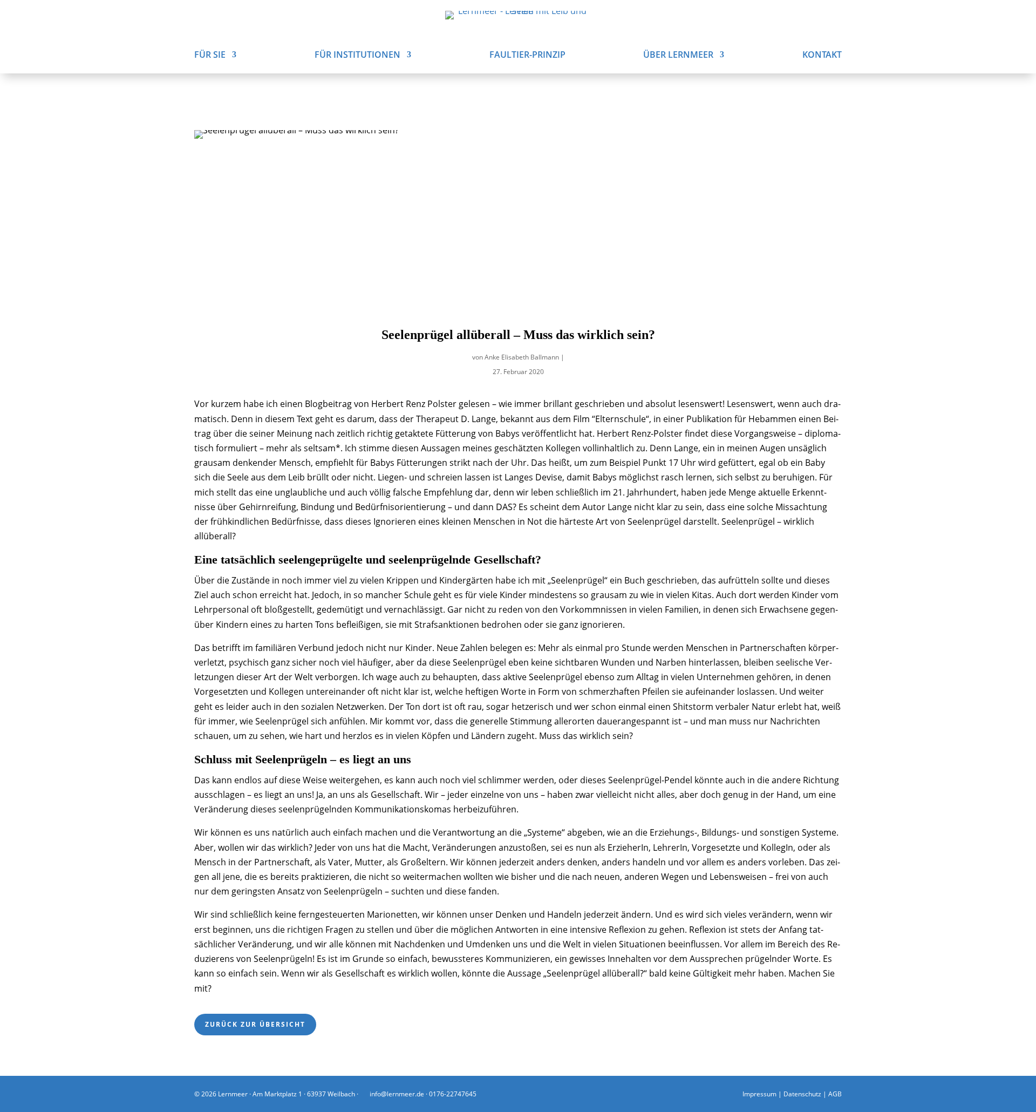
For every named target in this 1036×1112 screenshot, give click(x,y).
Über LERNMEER (678, 55)
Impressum (759, 1094)
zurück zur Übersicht (255, 1024)
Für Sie (210, 55)
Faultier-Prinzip (527, 55)
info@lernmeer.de (396, 1094)
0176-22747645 (452, 1094)
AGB (835, 1094)
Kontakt (822, 55)
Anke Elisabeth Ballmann (522, 357)
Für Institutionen (357, 55)
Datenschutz (802, 1094)
